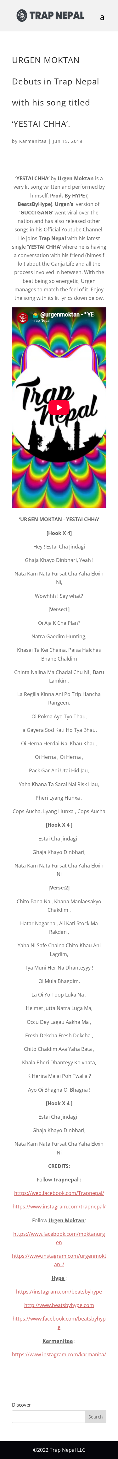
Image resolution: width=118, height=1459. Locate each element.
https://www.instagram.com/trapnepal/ (59, 1206)
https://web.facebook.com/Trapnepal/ (59, 1193)
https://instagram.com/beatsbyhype (59, 1291)
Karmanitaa (33, 141)
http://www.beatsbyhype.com (59, 1305)
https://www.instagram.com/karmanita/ (59, 1354)
